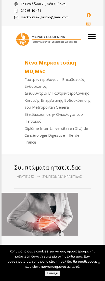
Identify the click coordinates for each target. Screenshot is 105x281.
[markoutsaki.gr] (48, 39)
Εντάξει (52, 273)
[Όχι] (98, 262)
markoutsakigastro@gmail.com (45, 17)
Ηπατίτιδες (25, 176)
